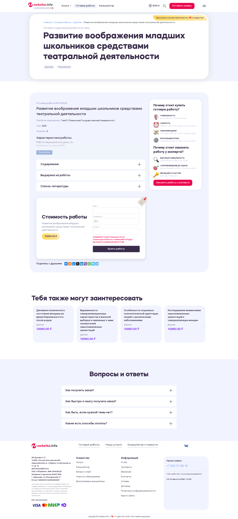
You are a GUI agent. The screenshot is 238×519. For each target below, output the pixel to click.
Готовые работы (85, 6)
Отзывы (125, 481)
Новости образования (88, 477)
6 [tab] (121, 346)
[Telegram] (97, 263)
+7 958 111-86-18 (177, 466)
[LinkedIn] (81, 263)
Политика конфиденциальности (138, 491)
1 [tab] (100, 346)
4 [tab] (112, 346)
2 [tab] (104, 346)
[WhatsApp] (89, 263)
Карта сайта (128, 496)
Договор (125, 486)
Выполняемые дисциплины (90, 481)
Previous (31, 324)
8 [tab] (129, 346)
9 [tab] (133, 346)
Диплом (78, 22)
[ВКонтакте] (66, 263)
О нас (124, 462)
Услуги (79, 462)
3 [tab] (108, 346)
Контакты (126, 477)
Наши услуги (114, 445)
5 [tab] (117, 346)
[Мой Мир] (73, 263)
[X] (77, 263)
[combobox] (96, 221)
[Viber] (85, 263)
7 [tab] (125, 346)
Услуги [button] (65, 6)
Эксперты (126, 467)
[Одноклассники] (70, 263)
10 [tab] (137, 346)
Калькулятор (106, 6)
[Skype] (93, 263)
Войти (156, 6)
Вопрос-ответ (83, 472)
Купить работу (116, 249)
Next (203, 324)
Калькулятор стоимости (143, 445)
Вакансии (126, 472)
